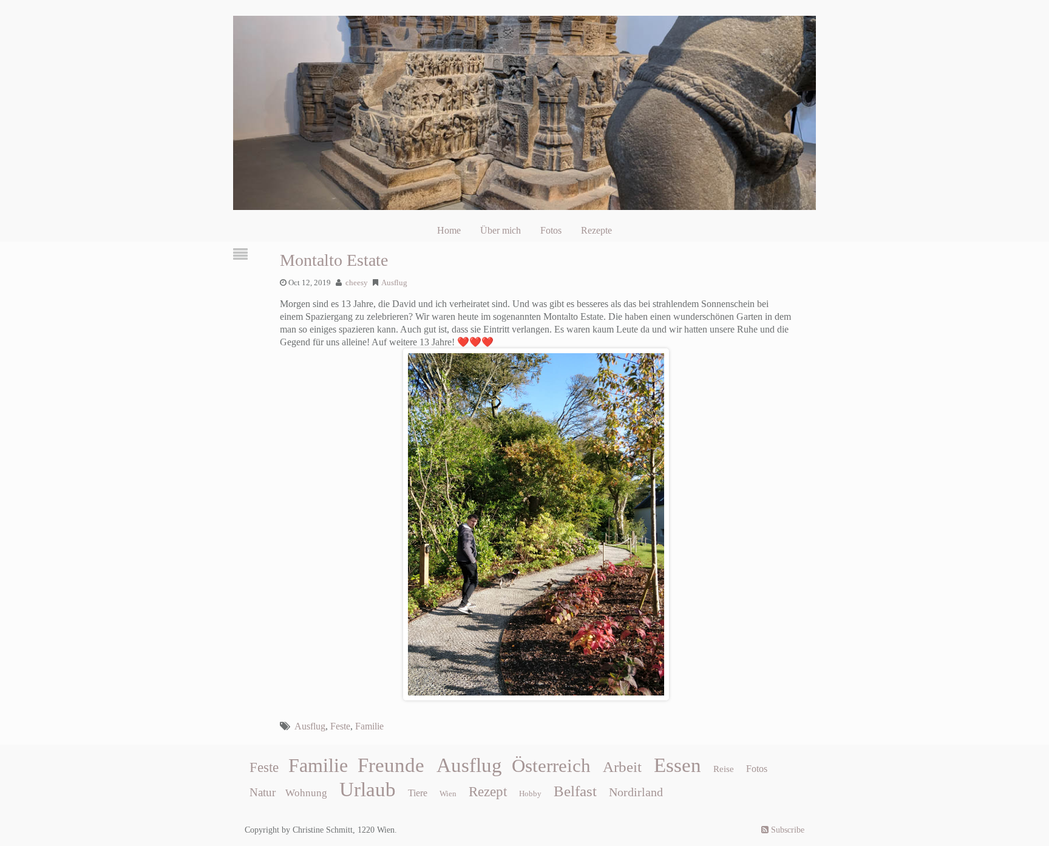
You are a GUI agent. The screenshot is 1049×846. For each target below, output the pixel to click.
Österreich (551, 766)
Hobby (530, 793)
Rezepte (596, 230)
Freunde (391, 765)
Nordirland (636, 792)
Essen (677, 765)
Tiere (417, 793)
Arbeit (622, 766)
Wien (448, 793)
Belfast (575, 790)
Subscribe (786, 829)
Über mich (500, 230)
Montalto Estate (334, 260)
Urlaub (367, 789)
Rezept (488, 791)
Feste (340, 726)
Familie (369, 726)
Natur (263, 792)
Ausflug (394, 283)
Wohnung (306, 793)
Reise (723, 769)
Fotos (551, 230)
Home (449, 230)
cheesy (356, 283)
